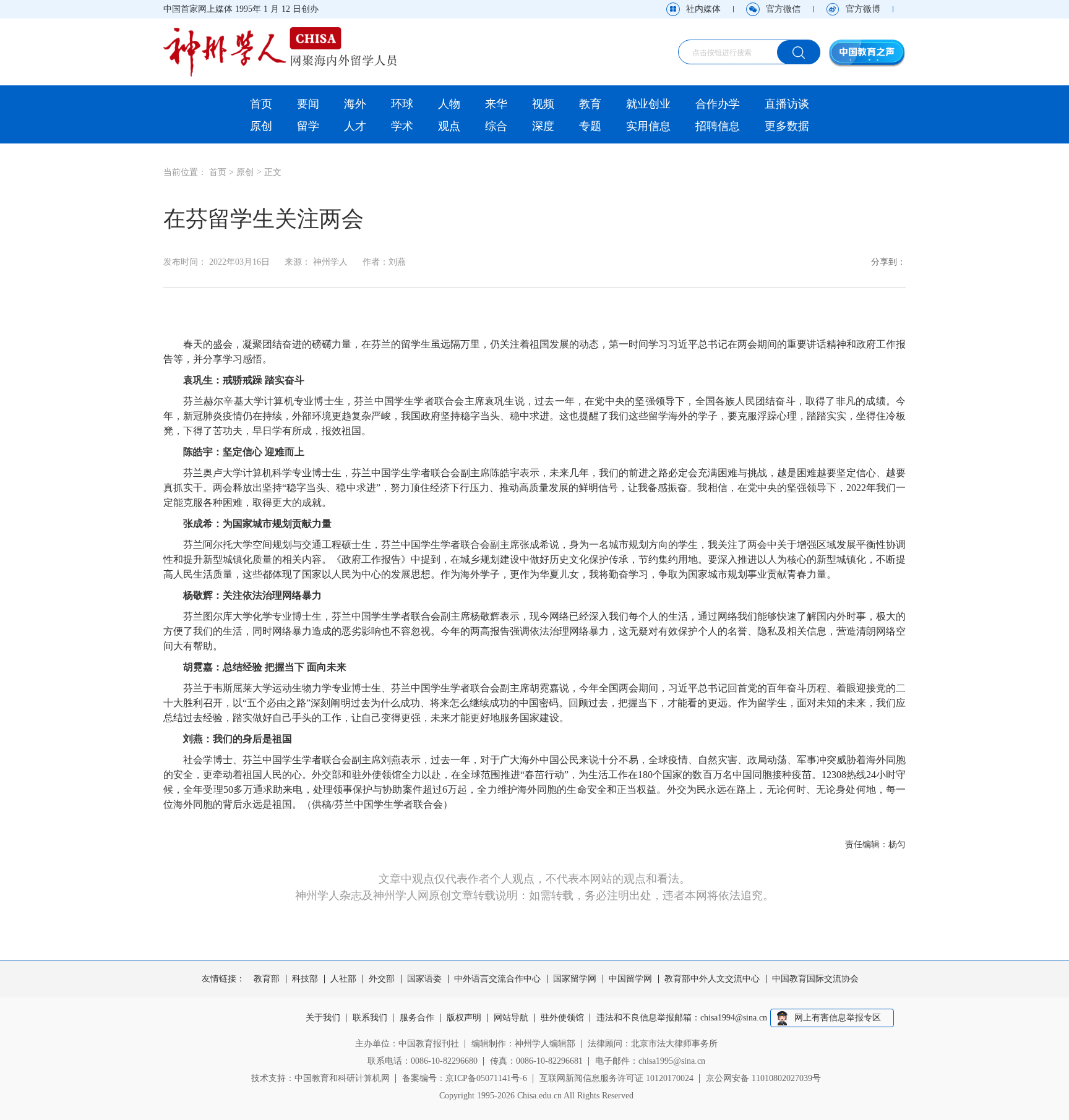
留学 (308, 126)
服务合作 (417, 1018)
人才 (355, 126)
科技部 (305, 979)
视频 (543, 104)
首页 (261, 104)
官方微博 (863, 9)
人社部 (343, 979)
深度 (543, 126)
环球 (402, 104)
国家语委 (424, 979)
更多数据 (787, 126)
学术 (402, 126)
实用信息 (648, 126)
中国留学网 (630, 979)
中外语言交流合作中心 (497, 979)
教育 (590, 104)
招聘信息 (717, 126)
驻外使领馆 (562, 1018)
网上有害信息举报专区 (837, 1017)
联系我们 (370, 1018)
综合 (496, 126)
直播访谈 (787, 104)
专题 (590, 126)
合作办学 (717, 104)
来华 (496, 104)
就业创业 (648, 104)
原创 (261, 126)
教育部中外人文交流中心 (712, 979)
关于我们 (323, 1018)
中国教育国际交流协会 (815, 979)
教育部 (267, 979)
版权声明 (464, 1018)
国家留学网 (574, 979)
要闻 (308, 104)
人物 (449, 104)
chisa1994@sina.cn (733, 1018)
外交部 (382, 979)
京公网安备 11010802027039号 (763, 1078)
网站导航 (511, 1018)
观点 (449, 126)
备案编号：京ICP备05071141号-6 (464, 1078)
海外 (355, 104)
